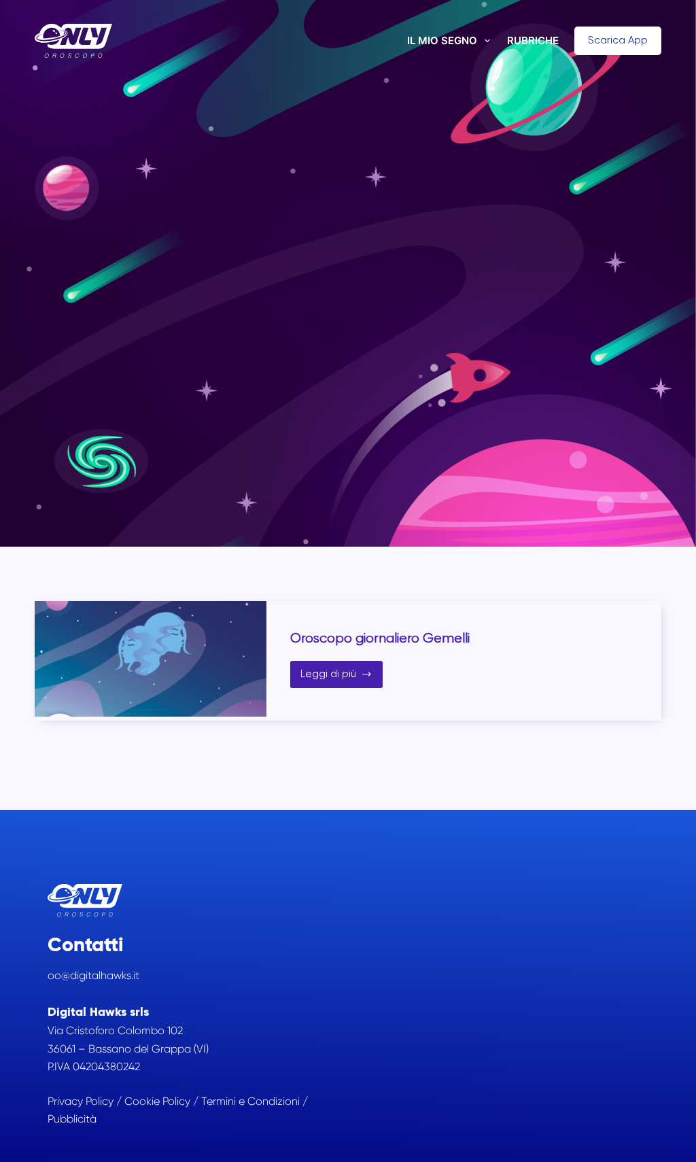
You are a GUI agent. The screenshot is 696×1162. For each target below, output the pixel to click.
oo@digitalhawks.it (93, 975)
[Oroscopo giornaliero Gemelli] (150, 659)
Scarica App (618, 40)
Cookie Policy (157, 1101)
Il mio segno (442, 40)
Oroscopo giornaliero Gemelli (380, 638)
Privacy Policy (81, 1101)
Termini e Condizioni (250, 1101)
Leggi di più (341, 677)
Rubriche (533, 40)
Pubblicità (72, 1118)
